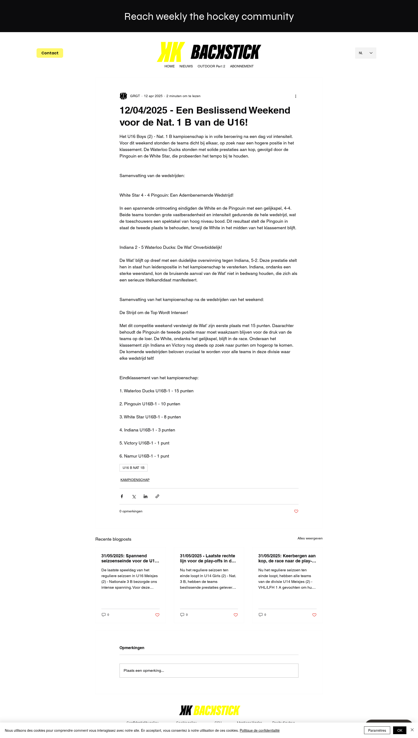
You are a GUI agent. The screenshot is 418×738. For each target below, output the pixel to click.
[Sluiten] (412, 730)
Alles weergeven (310, 538)
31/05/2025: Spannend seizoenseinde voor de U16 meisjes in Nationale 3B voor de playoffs (129, 558)
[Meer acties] (296, 96)
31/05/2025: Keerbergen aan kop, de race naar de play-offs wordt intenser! (287, 558)
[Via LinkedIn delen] (145, 496)
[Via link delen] (157, 496)
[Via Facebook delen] (121, 496)
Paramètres (377, 730)
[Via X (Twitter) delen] (133, 496)
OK (399, 730)
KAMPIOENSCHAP (134, 480)
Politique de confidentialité (260, 730)
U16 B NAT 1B (133, 468)
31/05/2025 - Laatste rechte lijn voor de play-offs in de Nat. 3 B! (207, 558)
